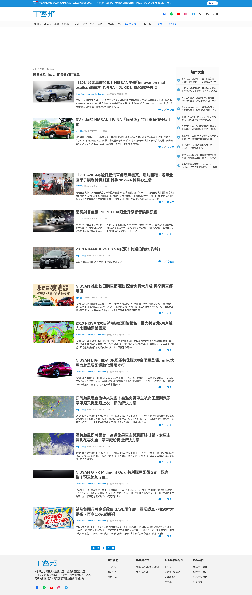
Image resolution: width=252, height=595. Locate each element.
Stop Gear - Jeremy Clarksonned (91, 94)
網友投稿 (197, 582)
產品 (46, 24)
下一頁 (110, 548)
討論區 (110, 24)
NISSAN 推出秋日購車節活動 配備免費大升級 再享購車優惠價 (124, 288)
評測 (77, 24)
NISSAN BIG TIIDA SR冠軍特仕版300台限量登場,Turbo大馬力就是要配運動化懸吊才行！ (125, 362)
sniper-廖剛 (81, 256)
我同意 (212, 3)
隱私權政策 (163, 3)
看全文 (170, 110)
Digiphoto (170, 577)
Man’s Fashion (172, 572)
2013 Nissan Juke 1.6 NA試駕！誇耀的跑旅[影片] (118, 249)
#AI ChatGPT (132, 24)
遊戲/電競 (67, 24)
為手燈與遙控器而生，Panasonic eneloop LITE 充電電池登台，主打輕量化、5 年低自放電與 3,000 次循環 (199, 167)
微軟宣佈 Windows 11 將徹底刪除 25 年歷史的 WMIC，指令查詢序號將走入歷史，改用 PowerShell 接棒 (200, 110)
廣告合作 (112, 572)
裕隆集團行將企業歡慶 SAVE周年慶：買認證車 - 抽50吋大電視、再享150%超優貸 (125, 511)
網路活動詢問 (200, 577)
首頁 (35, 69)
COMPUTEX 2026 (166, 24)
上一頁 (95, 548)
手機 (56, 24)
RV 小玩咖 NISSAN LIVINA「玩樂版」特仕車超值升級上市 (123, 122)
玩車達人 (80, 131)
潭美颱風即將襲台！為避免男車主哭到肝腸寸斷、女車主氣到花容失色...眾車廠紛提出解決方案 (123, 437)
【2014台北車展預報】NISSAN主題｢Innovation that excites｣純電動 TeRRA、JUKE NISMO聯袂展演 (120, 85)
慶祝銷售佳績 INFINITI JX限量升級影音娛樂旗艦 (116, 212)
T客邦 (168, 567)
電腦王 (168, 582)
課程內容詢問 (200, 572)
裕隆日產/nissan (47, 69)
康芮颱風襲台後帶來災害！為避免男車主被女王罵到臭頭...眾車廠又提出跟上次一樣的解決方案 (125, 400)
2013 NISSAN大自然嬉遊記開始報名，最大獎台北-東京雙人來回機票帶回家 (124, 325)
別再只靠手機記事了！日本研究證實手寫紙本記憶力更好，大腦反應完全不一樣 (199, 81)
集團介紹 (112, 567)
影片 (92, 24)
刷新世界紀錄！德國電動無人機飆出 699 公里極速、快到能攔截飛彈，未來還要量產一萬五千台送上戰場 (199, 100)
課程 (119, 24)
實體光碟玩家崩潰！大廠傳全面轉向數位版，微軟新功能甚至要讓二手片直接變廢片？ (199, 158)
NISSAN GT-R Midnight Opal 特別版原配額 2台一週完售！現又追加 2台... (122, 474)
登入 (208, 14)
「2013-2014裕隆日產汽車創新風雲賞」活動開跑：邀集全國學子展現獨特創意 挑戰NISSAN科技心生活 (124, 177)
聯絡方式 (112, 577)
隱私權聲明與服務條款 (147, 567)
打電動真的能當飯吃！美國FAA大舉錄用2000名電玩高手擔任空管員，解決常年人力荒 (199, 91)
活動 (99, 24)
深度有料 (146, 24)
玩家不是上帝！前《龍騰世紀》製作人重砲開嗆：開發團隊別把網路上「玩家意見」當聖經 (199, 129)
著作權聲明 (142, 572)
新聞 (36, 24)
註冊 (215, 14)
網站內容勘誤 (200, 567)
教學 (84, 24)
